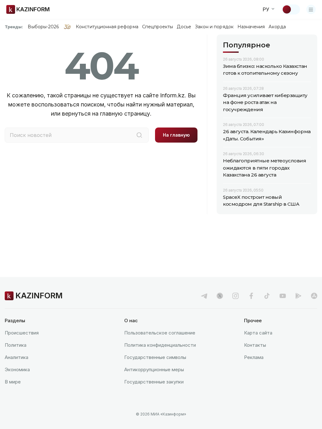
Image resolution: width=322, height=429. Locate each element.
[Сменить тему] (291, 9)
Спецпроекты (157, 27)
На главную (176, 135)
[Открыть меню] (311, 9)
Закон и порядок (214, 27)
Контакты (255, 345)
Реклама (254, 357)
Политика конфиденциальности (160, 345)
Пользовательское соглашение (159, 333)
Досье (184, 27)
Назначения (251, 27)
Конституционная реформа (107, 27)
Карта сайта (258, 333)
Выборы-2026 (43, 27)
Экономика (17, 369)
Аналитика (16, 357)
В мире (13, 382)
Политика (15, 345)
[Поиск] (139, 135)
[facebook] (251, 296)
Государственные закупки (154, 382)
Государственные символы (155, 357)
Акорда (277, 27)
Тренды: (14, 26)
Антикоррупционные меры (154, 369)
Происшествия (22, 333)
